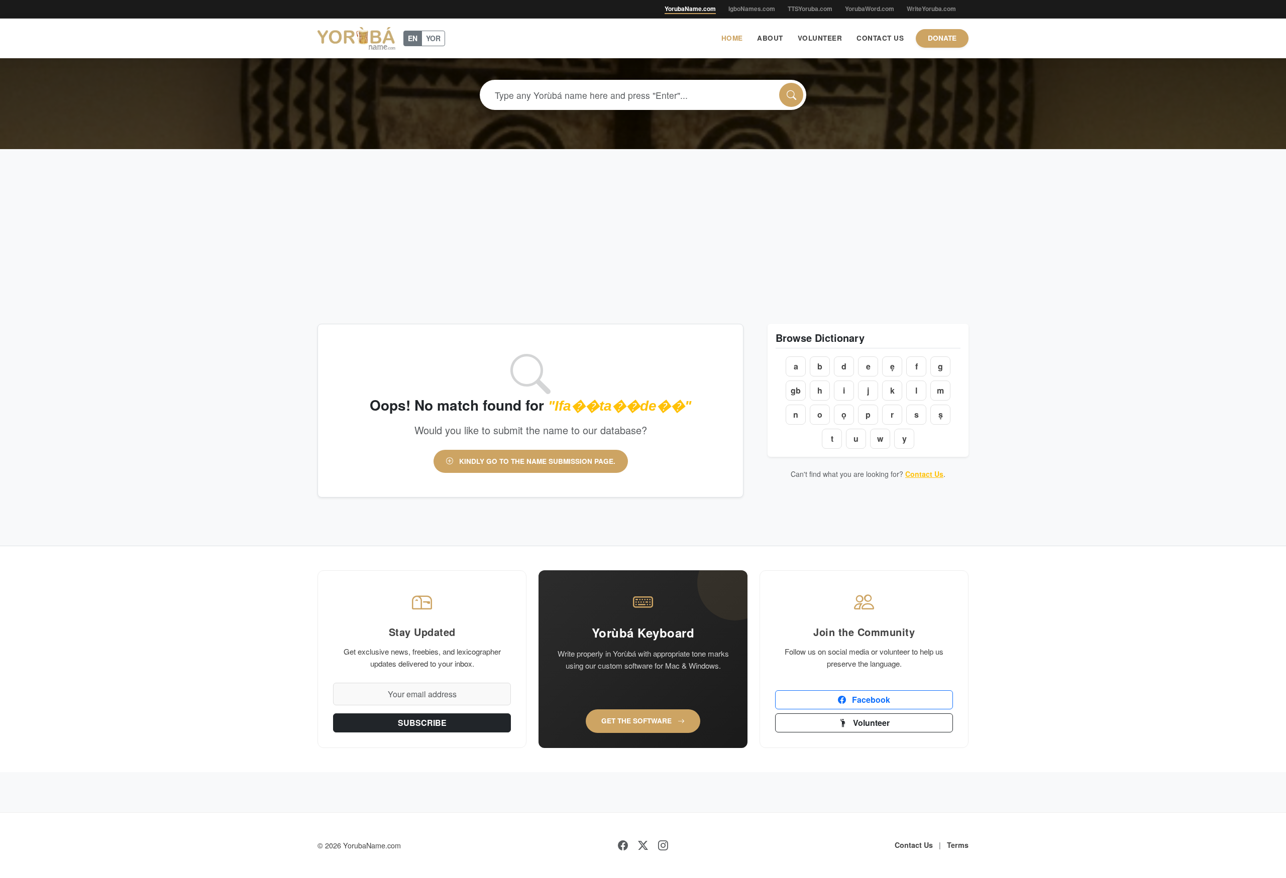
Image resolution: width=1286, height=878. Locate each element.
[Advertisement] (643, 224)
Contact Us (880, 38)
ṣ (940, 414)
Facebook (870, 699)
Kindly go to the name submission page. (536, 461)
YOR (433, 38)
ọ (843, 414)
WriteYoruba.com (931, 8)
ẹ (892, 366)
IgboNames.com (751, 8)
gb (796, 390)
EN (412, 38)
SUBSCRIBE (422, 722)
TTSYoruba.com (810, 8)
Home (732, 38)
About (770, 38)
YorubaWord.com (869, 8)
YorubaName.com (690, 8)
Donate (942, 38)
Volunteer (820, 38)
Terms (958, 845)
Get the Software (637, 720)
